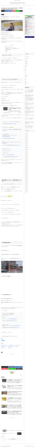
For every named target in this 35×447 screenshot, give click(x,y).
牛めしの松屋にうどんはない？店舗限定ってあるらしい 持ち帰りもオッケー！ (29, 122)
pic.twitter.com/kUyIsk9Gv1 (10, 154)
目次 (11, 44)
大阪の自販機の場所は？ (8, 49)
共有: (6, 50)
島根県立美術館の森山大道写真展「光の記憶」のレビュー (29, 95)
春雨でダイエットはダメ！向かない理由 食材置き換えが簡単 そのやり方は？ (29, 112)
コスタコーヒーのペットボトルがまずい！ (10, 47)
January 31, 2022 (14, 320)
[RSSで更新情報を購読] (12, 372)
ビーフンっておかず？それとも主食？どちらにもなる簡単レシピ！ (29, 118)
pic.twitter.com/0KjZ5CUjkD (13, 318)
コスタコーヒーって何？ (8, 46)
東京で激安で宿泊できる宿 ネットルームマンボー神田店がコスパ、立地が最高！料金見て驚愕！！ (29, 100)
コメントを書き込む (11, 439)
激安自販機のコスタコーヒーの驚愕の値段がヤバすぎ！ (12, 48)
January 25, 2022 (16, 156)
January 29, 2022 (4, 130)
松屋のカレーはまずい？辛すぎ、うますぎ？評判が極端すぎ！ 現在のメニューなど (29, 126)
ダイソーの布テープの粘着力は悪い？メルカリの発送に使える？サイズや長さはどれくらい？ (29, 92)
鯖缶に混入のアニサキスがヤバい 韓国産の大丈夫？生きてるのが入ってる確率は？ (29, 108)
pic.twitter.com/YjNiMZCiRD (6, 136)
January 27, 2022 (17, 145)
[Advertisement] (12, 71)
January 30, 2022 (13, 123)
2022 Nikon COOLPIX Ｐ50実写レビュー (29, 115)
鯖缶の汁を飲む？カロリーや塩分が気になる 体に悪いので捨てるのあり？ (29, 104)
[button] (21, 11)
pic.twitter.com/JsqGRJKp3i (16, 325)
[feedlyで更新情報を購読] (11, 372)
